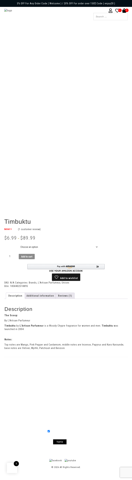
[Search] (124, 17)
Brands (33, 282)
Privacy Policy (89, 375)
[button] (66, 268)
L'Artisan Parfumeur (49, 282)
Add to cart (26, 256)
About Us (40, 375)
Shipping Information (64, 375)
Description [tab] (15, 295)
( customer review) (29, 229)
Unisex (65, 282)
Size (7, 244)
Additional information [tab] (40, 295)
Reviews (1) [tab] (65, 295)
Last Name (66, 399)
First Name (66, 388)
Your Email (66, 412)
